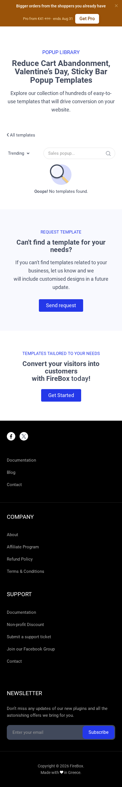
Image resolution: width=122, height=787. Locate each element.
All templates (22, 135)
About (12, 534)
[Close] (116, 6)
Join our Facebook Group (31, 649)
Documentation (21, 460)
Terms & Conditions (25, 571)
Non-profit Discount (25, 624)
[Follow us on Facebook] (11, 436)
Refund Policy (20, 559)
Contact (14, 484)
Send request (61, 305)
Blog (11, 472)
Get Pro (87, 18)
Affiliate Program (23, 547)
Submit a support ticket (29, 636)
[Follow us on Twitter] (24, 436)
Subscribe (98, 732)
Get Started (61, 395)
